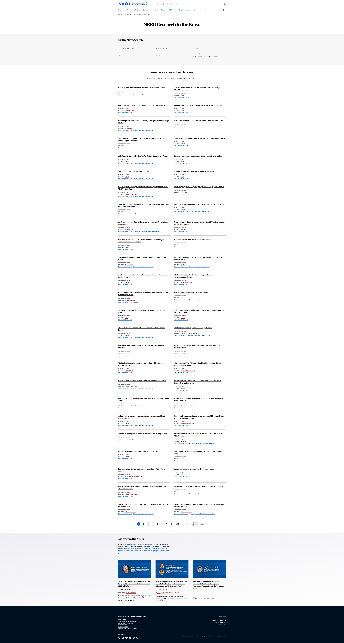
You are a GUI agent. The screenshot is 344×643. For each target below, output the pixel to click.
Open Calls (175, 4)
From (201, 53)
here (136, 214)
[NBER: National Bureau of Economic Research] (134, 4)
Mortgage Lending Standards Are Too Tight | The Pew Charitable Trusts (199, 138)
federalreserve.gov (186, 282)
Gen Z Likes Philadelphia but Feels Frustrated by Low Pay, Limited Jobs (199, 204)
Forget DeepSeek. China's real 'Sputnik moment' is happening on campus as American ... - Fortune (141, 240)
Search (207, 10)
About (195, 10)
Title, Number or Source (127, 48)
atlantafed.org (129, 212)
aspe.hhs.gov (129, 229)
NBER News (172, 10)
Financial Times (129, 110)
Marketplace (128, 128)
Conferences (147, 10)
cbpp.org (183, 441)
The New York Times (187, 126)
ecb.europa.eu (129, 370)
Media (167, 4)
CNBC (182, 95)
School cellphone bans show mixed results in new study (194, 171)
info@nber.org (123, 626)
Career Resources (184, 10)
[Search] (224, 10)
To (214, 53)
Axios (182, 110)
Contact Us (122, 619)
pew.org (183, 143)
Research (121, 10)
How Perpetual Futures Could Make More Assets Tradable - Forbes (142, 87)
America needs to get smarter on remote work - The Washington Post (142, 433)
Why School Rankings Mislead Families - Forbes (191, 292)
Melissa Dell (168, 592)
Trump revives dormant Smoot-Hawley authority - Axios (194, 469)
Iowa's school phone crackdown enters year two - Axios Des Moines (198, 105)
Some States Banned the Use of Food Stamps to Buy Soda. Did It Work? (199, 120)
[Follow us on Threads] (130, 638)
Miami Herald (129, 265)
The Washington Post (187, 406)
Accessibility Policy (219, 620)
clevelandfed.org (130, 300)
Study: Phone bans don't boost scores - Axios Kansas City (194, 239)
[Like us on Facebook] (134, 638)
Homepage (222, 616)
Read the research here (125, 95)
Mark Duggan (131, 592)
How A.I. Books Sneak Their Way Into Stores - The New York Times (142, 381)
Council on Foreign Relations (190, 333)
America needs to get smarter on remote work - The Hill (138, 451)
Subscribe (159, 4)
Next (183, 524)
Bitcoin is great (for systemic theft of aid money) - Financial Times (141, 105)
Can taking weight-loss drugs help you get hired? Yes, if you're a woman (199, 187)
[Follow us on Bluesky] (126, 638)
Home (120, 14)
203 (177, 524)
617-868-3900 (123, 625)
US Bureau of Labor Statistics (134, 476)
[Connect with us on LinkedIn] (123, 638)
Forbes (127, 93)
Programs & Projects (133, 10)
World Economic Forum (188, 370)
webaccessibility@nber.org (128, 628)
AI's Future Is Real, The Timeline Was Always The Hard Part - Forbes (198, 486)
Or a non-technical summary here (143, 95)
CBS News (184, 192)
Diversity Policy (220, 622)
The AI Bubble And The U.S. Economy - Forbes (134, 171)
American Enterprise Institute (134, 406)
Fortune (183, 229)
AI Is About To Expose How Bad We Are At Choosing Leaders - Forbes (143, 156)
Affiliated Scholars (159, 10)
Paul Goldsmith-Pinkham (209, 595)
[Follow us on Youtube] (137, 638)
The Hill (183, 161)
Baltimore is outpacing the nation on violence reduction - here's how (198, 156)
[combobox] (156, 48)
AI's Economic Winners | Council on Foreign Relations (193, 328)
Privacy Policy (221, 624)
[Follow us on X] (119, 638)
